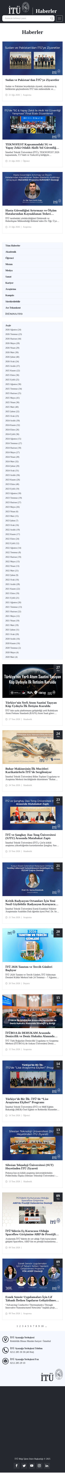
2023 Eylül (12, 489)
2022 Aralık (12, 530)
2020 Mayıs (12, 652)
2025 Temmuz (13, 389)
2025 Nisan (12, 402)
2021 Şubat (12, 630)
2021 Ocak (12, 634)
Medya (9, 270)
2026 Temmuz (13, 334)
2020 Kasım (12, 643)
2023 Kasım (12, 480)
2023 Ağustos (13, 493)
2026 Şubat (12, 357)
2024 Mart (12, 461)
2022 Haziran (13, 557)
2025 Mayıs (12, 398)
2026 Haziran (13, 339)
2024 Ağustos (13, 439)
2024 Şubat (12, 466)
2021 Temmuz (13, 607)
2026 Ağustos (13, 330)
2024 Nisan (12, 457)
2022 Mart (12, 571)
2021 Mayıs (12, 616)
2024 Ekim (12, 430)
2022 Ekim (12, 539)
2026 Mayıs (12, 343)
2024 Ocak (12, 470)
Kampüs (9, 295)
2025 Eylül (12, 380)
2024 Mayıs (12, 452)
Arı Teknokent (13, 307)
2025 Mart (12, 407)
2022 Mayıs (12, 561)
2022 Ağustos (13, 548)
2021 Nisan (12, 621)
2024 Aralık (12, 420)
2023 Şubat (11, 521)
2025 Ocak (12, 416)
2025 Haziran (13, 393)
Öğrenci (9, 258)
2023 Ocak (12, 525)
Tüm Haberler (12, 245)
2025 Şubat (12, 411)
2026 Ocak (12, 361)
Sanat (8, 276)
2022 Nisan (12, 566)
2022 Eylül (12, 543)
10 (42, 1326)
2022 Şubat (11, 575)
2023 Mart (12, 516)
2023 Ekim (12, 484)
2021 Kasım (12, 589)
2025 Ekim (12, 375)
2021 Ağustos (13, 602)
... (46, 1326)
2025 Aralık (12, 366)
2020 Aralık (12, 639)
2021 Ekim (12, 593)
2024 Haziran (13, 448)
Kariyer (9, 283)
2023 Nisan (11, 511)
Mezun (9, 264)
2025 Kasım (12, 370)
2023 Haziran (13, 502)
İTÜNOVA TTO (13, 314)
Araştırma (10, 289)
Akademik (10, 252)
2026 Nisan (12, 348)
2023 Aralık (12, 475)
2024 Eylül (12, 434)
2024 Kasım (12, 425)
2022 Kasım (12, 534)
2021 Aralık (12, 584)
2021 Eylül (12, 598)
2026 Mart (12, 352)
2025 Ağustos (13, 384)
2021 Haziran (13, 611)
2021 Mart (12, 625)
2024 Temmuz (13, 443)
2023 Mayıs (12, 507)
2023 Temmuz (13, 498)
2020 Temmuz (13, 648)
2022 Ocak (12, 580)
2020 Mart (11, 657)
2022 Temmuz (13, 552)
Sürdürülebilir (12, 301)
